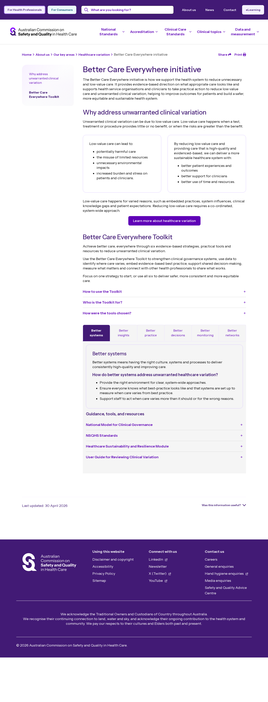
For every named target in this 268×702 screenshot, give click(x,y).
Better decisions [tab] (178, 332)
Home (27, 54)
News (209, 10)
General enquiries (219, 566)
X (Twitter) (158, 573)
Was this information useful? (221, 505)
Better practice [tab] (151, 332)
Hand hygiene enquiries (224, 573)
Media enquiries (218, 580)
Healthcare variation (94, 54)
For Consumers (62, 10)
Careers (211, 559)
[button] (164, 291)
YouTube (156, 580)
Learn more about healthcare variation (164, 221)
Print (238, 54)
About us (189, 10)
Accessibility (102, 566)
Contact (229, 10)
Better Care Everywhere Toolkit (44, 94)
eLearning (253, 10)
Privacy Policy (103, 573)
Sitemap (99, 580)
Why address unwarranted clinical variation (43, 78)
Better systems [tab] (96, 332)
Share (222, 54)
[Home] (49, 563)
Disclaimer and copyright (113, 559)
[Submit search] (86, 9)
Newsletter (158, 566)
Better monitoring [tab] (205, 332)
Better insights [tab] (123, 332)
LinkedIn (156, 559)
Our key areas (64, 54)
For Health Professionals (25, 10)
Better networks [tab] (232, 332)
